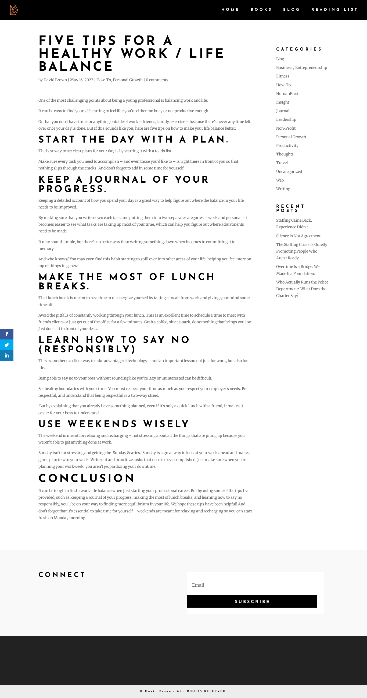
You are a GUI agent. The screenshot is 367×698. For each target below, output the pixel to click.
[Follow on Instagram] (67, 594)
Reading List (334, 10)
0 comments (157, 79)
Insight (282, 102)
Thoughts (285, 154)
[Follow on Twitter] (54, 594)
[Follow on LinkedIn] (79, 594)
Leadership (286, 119)
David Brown (55, 79)
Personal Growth (128, 79)
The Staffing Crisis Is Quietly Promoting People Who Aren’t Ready (301, 251)
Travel (282, 162)
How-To (103, 79)
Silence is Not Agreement (298, 235)
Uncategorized (289, 171)
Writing (283, 188)
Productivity (287, 145)
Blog (292, 10)
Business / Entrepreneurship (301, 67)
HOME (230, 10)
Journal (282, 110)
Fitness (282, 76)
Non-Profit (286, 128)
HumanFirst (287, 93)
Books (261, 10)
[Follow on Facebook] (41, 594)
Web (280, 180)
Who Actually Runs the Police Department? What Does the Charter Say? (302, 289)
